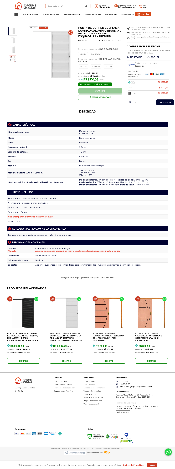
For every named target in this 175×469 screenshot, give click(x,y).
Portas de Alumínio (31, 14)
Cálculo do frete (165, 102)
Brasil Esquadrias (114, 41)
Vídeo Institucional (91, 404)
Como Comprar (60, 381)
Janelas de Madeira (93, 14)
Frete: (129, 101)
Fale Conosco (89, 385)
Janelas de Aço (127, 14)
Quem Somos (89, 381)
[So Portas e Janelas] (29, 6)
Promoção (43, 28)
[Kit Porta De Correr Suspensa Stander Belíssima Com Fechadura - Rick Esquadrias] (108, 328)
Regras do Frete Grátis (93, 401)
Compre (23, 361)
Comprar (100, 91)
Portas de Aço (111, 14)
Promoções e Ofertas (63, 385)
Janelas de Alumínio (72, 14)
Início (35, 28)
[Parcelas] (148, 65)
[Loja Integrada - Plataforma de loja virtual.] (75, 452)
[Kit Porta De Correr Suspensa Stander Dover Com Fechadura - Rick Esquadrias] (151, 328)
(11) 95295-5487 (124, 384)
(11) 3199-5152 (123, 381)
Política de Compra (92, 394)
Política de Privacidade (93, 397)
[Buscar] (86, 6)
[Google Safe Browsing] (112, 436)
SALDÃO (145, 14)
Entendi (152, 465)
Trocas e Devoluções (92, 391)
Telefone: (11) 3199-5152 (144, 57)
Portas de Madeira (51, 14)
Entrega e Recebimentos (94, 388)
